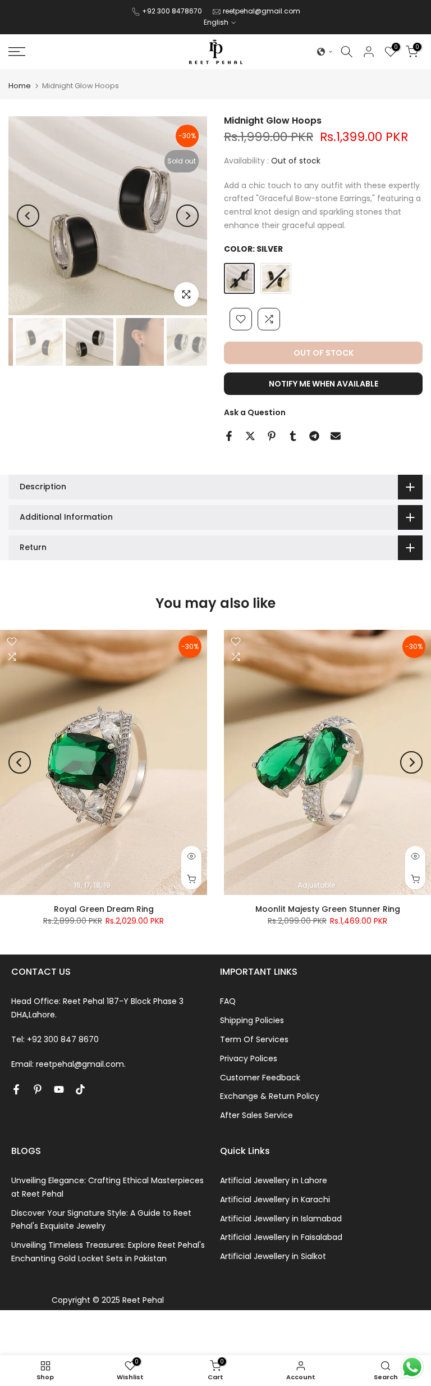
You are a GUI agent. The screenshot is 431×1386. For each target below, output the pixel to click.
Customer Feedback (260, 1077)
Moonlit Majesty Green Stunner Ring (327, 909)
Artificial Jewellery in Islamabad (281, 1218)
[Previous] (28, 216)
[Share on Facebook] (229, 436)
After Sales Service (256, 1115)
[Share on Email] (336, 436)
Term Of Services (254, 1039)
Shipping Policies (252, 1020)
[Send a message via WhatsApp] (412, 1367)
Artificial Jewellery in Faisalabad (281, 1237)
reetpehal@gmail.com (261, 11)
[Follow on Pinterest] (38, 1089)
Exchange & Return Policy (269, 1096)
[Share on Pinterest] (272, 436)
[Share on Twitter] (250, 436)
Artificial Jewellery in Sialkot (273, 1256)
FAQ (228, 1001)
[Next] (187, 216)
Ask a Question (255, 412)
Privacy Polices (248, 1058)
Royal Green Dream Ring (104, 909)
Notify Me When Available (323, 383)
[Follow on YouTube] (59, 1089)
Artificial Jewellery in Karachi (275, 1199)
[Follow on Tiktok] (80, 1089)
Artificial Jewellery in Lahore (273, 1180)
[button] (325, 52)
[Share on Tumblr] (293, 436)
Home (19, 85)
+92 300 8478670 (173, 11)
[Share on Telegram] (314, 436)
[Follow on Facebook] (16, 1089)
